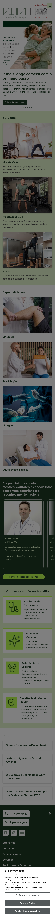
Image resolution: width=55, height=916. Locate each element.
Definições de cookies (27, 895)
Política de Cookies (14, 890)
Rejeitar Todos (27, 903)
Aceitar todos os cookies (28, 911)
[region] (27, 891)
